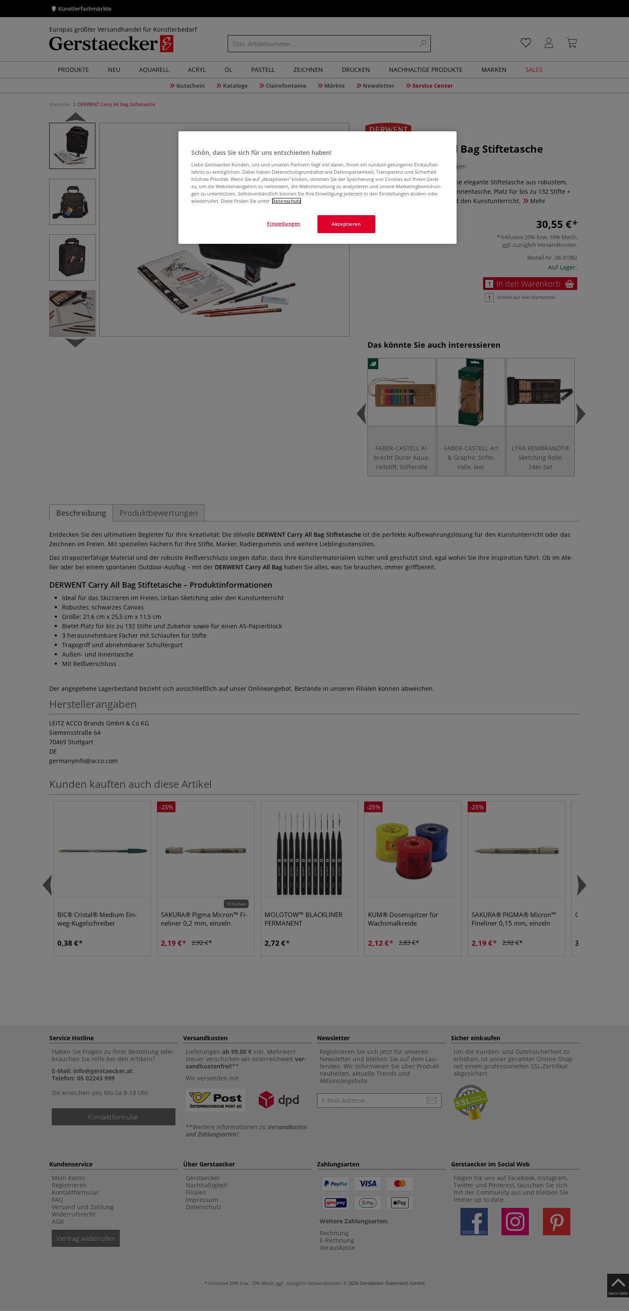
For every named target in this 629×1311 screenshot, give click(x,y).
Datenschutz (286, 201)
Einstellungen (283, 223)
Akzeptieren (346, 224)
